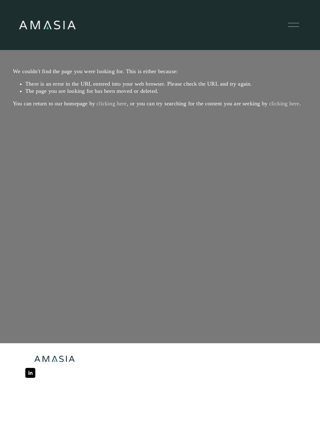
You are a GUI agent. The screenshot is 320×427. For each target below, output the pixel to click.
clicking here (112, 103)
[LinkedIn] (30, 373)
